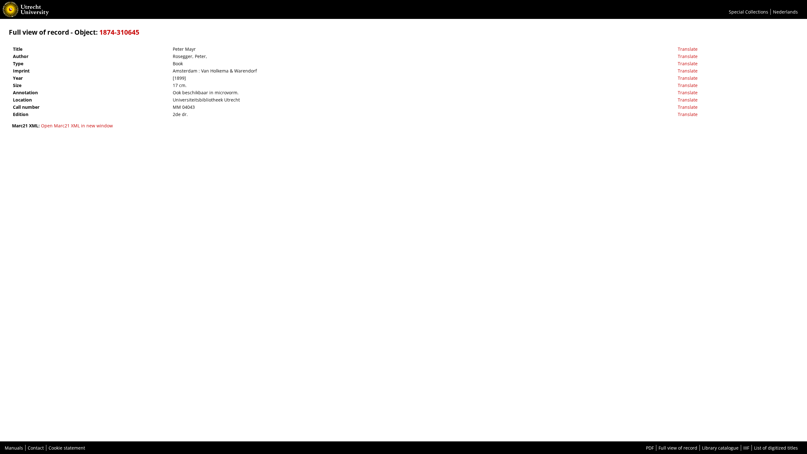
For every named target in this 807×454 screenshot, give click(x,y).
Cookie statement (67, 448)
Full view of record (678, 448)
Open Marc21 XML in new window (77, 126)
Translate (688, 49)
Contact (36, 448)
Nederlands (785, 12)
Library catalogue (720, 448)
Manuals (14, 448)
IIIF (746, 448)
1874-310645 (119, 32)
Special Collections (748, 12)
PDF (650, 448)
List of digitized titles (776, 448)
